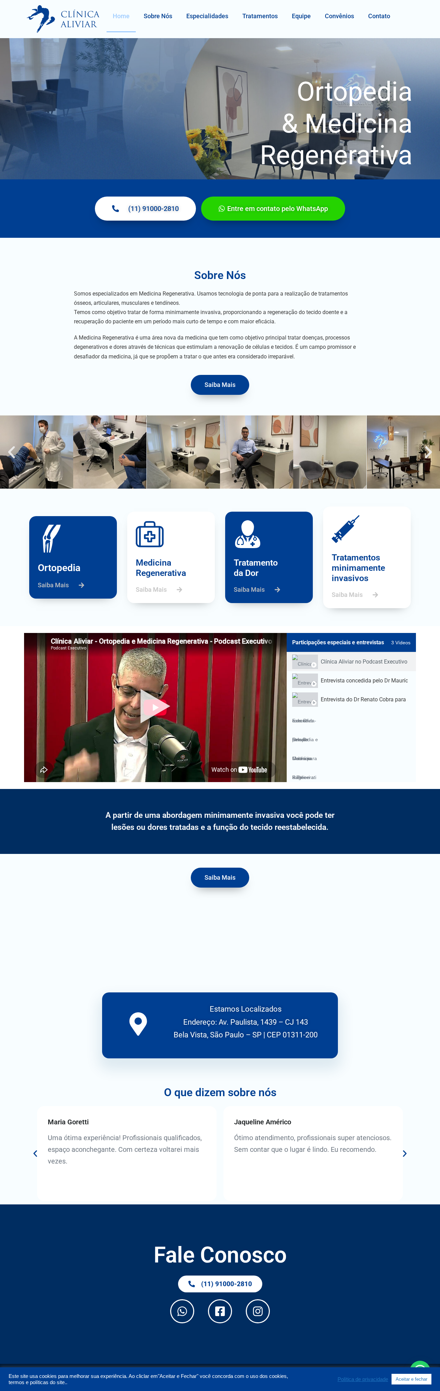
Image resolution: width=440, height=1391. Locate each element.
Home (121, 16)
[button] (11, 452)
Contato (379, 16)
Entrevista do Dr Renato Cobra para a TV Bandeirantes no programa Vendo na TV (364, 699)
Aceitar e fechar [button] (411, 1379)
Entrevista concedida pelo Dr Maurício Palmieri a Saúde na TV (364, 680)
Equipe (301, 16)
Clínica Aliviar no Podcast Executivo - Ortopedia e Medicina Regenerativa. (364, 661)
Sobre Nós (158, 16)
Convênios (339, 16)
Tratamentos (260, 16)
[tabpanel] (155, 707)
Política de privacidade (363, 1379)
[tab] (351, 661)
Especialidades (207, 16)
